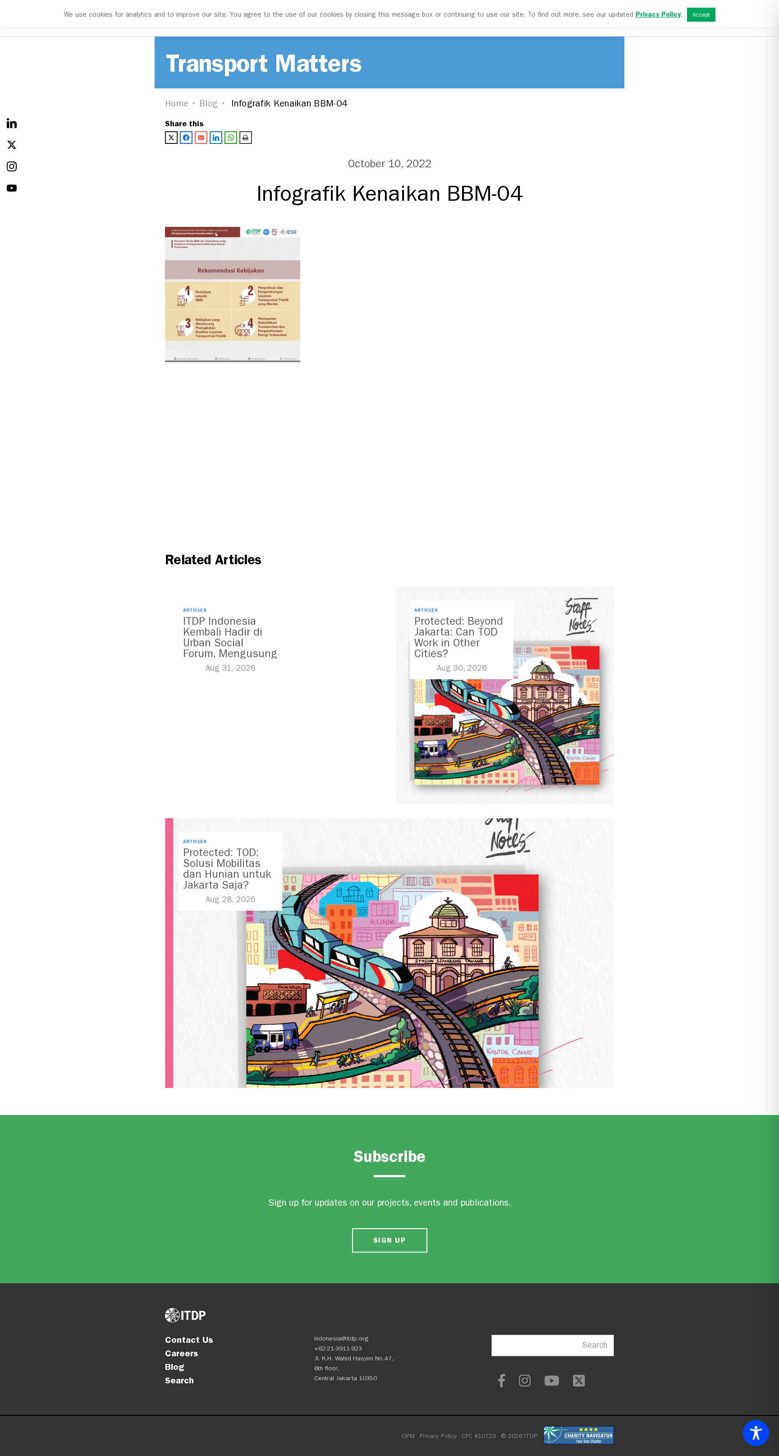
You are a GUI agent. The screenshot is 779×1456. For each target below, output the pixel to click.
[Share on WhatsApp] (231, 137)
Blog (208, 103)
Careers (181, 1353)
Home (176, 103)
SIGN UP (389, 1240)
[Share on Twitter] (171, 137)
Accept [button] (701, 14)
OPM (408, 1436)
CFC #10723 (479, 1436)
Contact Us (189, 1339)
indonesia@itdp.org (341, 1338)
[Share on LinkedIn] (216, 137)
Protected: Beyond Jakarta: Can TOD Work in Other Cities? (458, 637)
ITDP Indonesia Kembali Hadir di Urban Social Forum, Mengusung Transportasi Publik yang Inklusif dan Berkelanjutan (230, 653)
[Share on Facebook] (186, 137)
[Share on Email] (201, 137)
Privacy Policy (438, 1436)
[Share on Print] (245, 137)
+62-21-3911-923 (338, 1348)
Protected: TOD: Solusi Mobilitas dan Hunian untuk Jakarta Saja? (227, 868)
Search (179, 1380)
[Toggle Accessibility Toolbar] (756, 1433)
